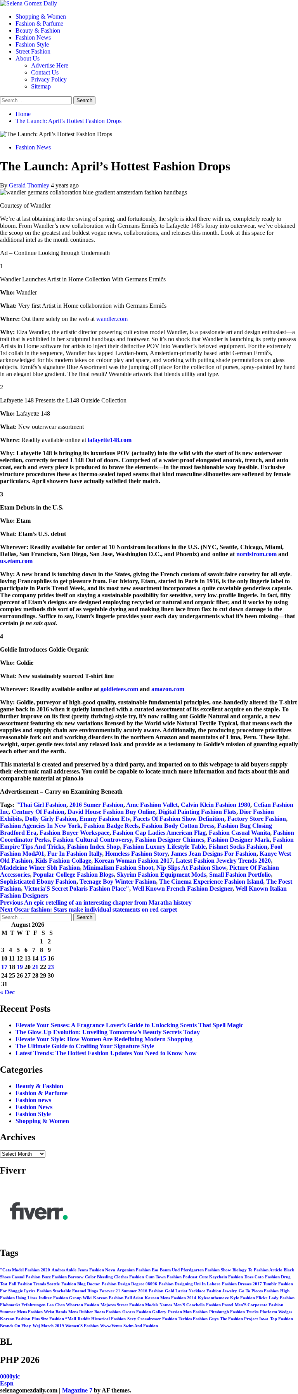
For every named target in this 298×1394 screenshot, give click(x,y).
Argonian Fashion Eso (137, 1270)
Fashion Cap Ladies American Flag (159, 832)
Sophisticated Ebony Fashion (38, 881)
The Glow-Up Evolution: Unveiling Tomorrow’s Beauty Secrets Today (108, 1032)
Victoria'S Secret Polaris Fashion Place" (76, 888)
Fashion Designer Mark (238, 839)
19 (20, 967)
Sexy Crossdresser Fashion (152, 1319)
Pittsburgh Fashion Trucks (233, 1312)
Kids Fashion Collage (63, 860)
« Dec (7, 992)
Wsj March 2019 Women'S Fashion (66, 1326)
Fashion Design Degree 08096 (129, 1284)
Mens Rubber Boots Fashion (94, 1312)
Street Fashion (33, 51)
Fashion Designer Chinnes (169, 839)
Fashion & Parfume (39, 23)
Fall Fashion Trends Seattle (34, 1284)
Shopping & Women (41, 16)
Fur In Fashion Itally (74, 853)
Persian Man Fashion (188, 1312)
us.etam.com (16, 561)
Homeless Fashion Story (136, 853)
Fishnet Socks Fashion (238, 846)
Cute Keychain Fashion (221, 1277)
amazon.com (167, 689)
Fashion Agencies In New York (40, 825)
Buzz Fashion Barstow (62, 1277)
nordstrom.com (256, 554)
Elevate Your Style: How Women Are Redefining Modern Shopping (104, 1039)
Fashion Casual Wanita (239, 832)
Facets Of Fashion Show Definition (178, 818)
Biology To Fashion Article (257, 1270)
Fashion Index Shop (93, 846)
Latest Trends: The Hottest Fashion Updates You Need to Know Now (106, 1053)
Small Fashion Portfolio (240, 874)
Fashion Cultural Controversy (92, 839)
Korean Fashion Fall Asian (118, 1298)
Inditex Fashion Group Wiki (65, 1298)
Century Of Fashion (38, 811)
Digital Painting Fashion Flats (197, 811)
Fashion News (33, 37)
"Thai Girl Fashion (41, 804)
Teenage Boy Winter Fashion (118, 881)
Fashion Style (32, 44)
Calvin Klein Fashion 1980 (215, 804)
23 (51, 967)
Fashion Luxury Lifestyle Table (164, 846)
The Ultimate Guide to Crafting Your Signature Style (85, 1046)
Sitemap (41, 86)
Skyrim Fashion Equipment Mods (161, 874)
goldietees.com (119, 689)
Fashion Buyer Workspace (74, 832)
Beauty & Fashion (38, 30)
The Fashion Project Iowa (244, 1319)
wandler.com (112, 319)
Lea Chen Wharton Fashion (73, 1305)
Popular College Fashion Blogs (73, 874)
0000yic (10, 1376)
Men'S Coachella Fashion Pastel (203, 1305)
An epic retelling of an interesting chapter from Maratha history (96, 902)
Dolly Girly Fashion (50, 818)
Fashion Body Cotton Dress (178, 825)
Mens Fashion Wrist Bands (42, 1312)
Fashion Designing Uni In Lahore (189, 1284)
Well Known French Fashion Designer (182, 888)
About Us (28, 58)
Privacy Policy (49, 79)
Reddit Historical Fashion (102, 1319)
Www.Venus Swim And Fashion (129, 1326)
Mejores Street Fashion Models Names (136, 1305)
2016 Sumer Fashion (96, 804)
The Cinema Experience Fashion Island (211, 881)
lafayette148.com (110, 440)
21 (35, 967)
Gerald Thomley (30, 185)
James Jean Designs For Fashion (213, 853)
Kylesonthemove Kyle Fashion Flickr (232, 1298)
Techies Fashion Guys (198, 1319)
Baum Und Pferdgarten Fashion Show (195, 1270)
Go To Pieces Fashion (259, 1291)
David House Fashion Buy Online (111, 811)
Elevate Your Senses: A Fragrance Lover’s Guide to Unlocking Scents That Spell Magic (129, 1025)
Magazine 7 (77, 1390)
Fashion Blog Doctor (80, 1284)
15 (43, 958)
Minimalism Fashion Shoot (118, 867)
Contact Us (45, 72)
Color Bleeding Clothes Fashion (114, 1277)
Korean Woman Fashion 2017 (133, 860)
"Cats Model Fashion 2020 (25, 1270)
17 (4, 967)
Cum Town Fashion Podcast (172, 1277)
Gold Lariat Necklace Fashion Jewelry (201, 1291)
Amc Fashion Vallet (152, 804)
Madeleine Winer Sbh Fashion (40, 867)
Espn (7, 1383)
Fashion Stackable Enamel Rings (67, 1291)
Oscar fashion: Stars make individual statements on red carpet (88, 909)
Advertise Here (49, 65)
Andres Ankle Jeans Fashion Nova (83, 1270)
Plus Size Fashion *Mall (54, 1319)
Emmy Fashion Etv (105, 818)
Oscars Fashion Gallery (144, 1312)
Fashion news (33, 1100)
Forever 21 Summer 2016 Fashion (131, 1291)
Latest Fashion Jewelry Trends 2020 (223, 860)
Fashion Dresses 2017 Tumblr (249, 1284)
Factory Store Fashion (256, 818)
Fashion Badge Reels (111, 825)
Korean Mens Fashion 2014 (170, 1298)
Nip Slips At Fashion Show (191, 867)
